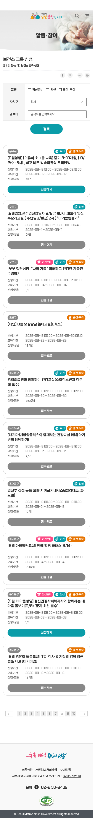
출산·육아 (69, 89)
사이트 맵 (65, 769)
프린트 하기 (87, 75)
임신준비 (37, 89)
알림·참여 (13, 65)
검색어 (14, 114)
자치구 (14, 102)
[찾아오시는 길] (72, 776)
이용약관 (27, 769)
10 (73, 713)
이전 (9, 713)
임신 (53, 89)
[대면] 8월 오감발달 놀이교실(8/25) (35, 324)
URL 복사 (80, 75)
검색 (46, 129)
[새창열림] (46, 801)
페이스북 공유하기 (62, 75)
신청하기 (46, 189)
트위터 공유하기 (70, 75)
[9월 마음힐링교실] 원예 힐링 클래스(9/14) (40, 546)
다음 (84, 713)
